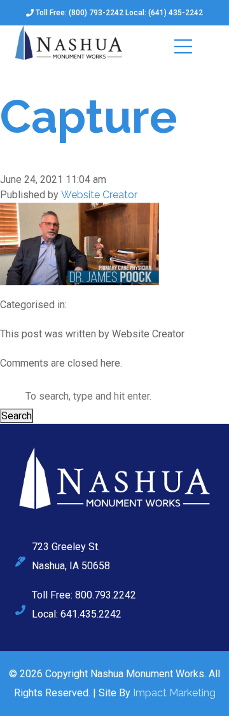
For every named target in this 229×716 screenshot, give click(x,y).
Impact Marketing (174, 693)
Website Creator (99, 195)
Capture (88, 116)
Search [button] (16, 416)
